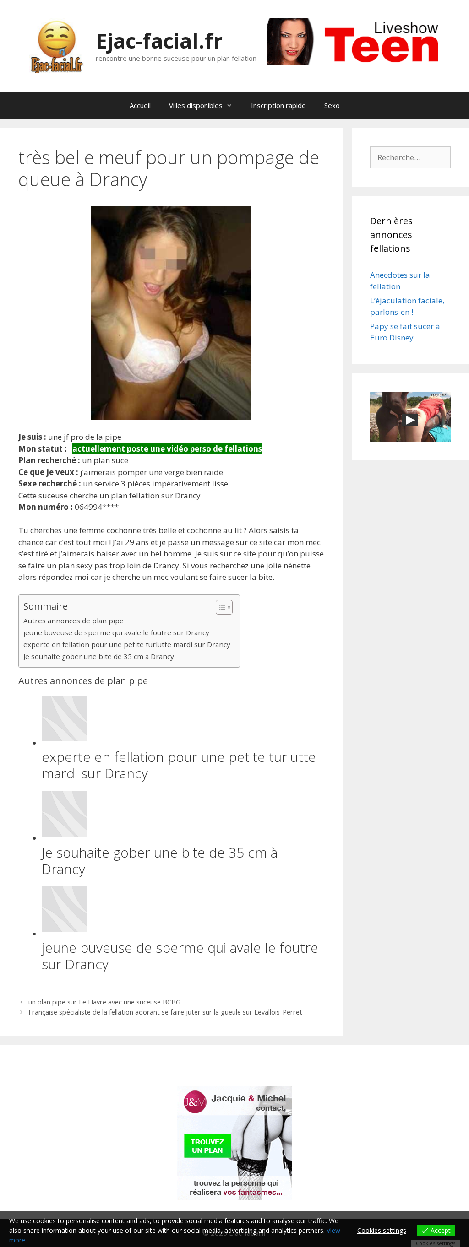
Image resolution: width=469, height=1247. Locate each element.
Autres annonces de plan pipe (73, 620)
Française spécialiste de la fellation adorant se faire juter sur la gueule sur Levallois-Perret (165, 1012)
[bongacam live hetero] (359, 62)
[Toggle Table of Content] (219, 607)
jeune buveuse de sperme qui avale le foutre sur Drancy (116, 632)
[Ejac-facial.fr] (56, 45)
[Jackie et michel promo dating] (234, 1143)
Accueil (140, 105)
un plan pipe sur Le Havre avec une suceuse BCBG (104, 1002)
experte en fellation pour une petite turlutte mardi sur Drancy (126, 644)
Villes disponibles (196, 105)
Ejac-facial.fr (159, 40)
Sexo (332, 105)
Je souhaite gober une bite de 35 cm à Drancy (98, 656)
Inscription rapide (278, 105)
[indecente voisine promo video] (410, 417)
